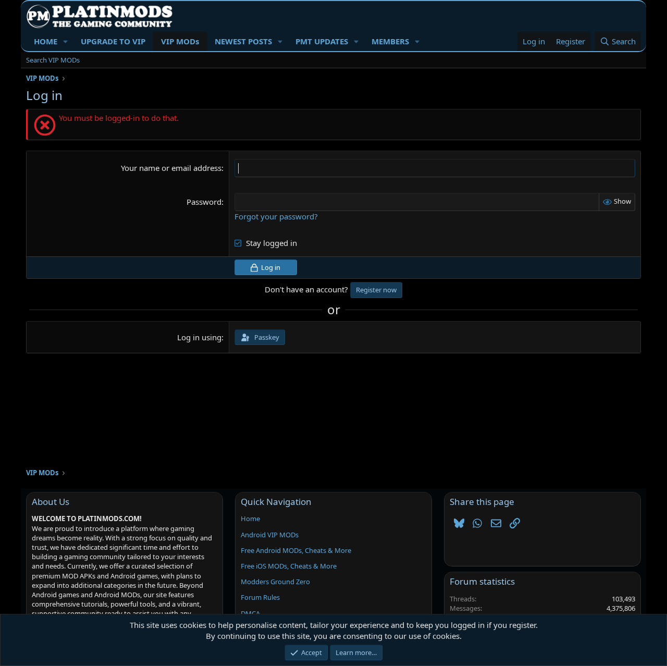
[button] (65, 41)
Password (204, 201)
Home (250, 518)
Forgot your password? (276, 216)
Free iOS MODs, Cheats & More (289, 566)
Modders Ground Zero (275, 581)
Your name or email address (171, 168)
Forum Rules (260, 597)
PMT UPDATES (321, 41)
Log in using (199, 337)
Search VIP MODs (53, 60)
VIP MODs (180, 41)
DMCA (250, 613)
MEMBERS (390, 41)
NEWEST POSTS (243, 41)
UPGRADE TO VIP (113, 41)
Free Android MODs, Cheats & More (296, 550)
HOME (45, 41)
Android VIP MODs (270, 534)
